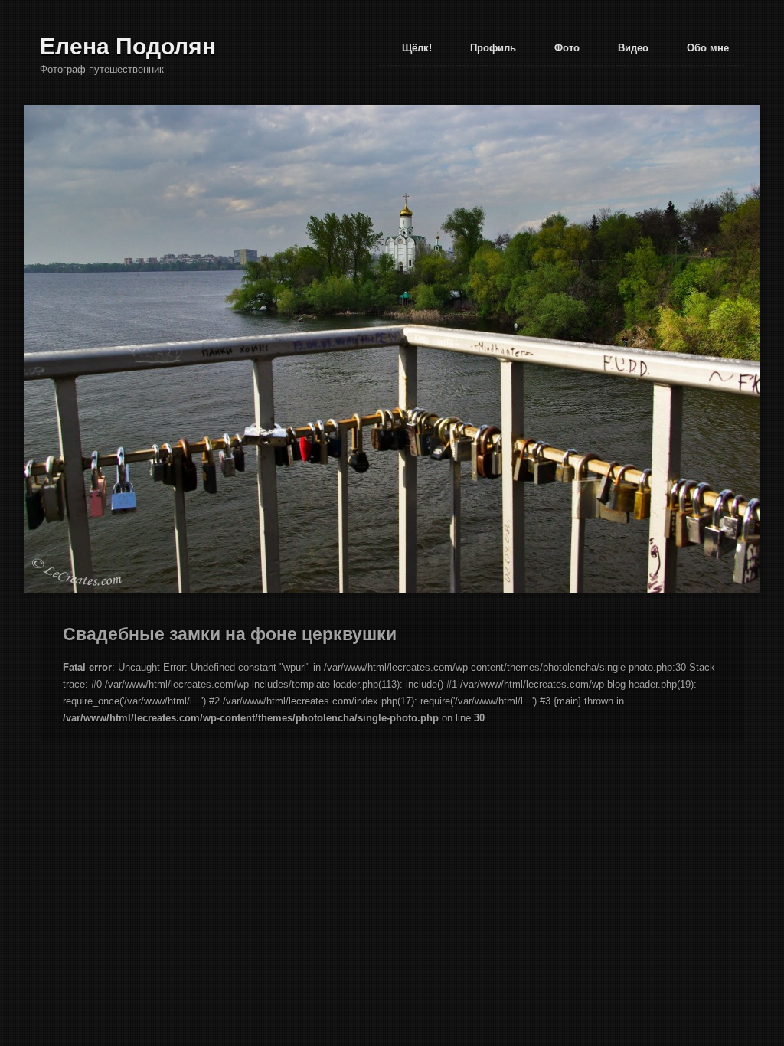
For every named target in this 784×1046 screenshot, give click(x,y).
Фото (567, 48)
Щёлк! (417, 48)
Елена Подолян (128, 46)
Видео (633, 48)
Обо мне (708, 48)
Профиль (493, 48)
